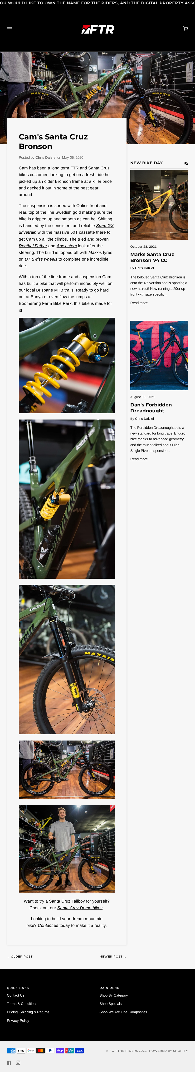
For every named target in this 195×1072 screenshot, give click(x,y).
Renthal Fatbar (33, 245)
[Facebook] (9, 1063)
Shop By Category (113, 995)
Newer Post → (113, 956)
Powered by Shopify (168, 1050)
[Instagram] (18, 1063)
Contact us (48, 925)
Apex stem (67, 245)
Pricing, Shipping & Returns (28, 1012)
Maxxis (95, 252)
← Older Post (20, 956)
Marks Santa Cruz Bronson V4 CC (152, 257)
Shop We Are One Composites (123, 1012)
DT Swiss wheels (40, 259)
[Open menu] (14, 28)
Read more (139, 303)
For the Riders (124, 1050)
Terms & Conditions (22, 1004)
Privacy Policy (18, 1020)
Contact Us (15, 995)
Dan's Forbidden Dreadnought (151, 408)
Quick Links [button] (18, 988)
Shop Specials (110, 1004)
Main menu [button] (109, 988)
